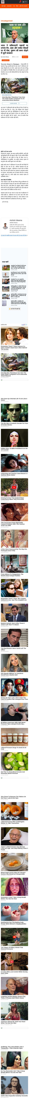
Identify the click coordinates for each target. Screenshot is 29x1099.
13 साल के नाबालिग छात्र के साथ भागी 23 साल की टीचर (14, 235)
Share (25, 56)
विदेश (17, 6)
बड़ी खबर (4, 6)
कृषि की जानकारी (23, 6)
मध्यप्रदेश (9, 6)
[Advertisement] (14, 13)
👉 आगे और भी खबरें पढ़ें (14, 308)
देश (14, 6)
